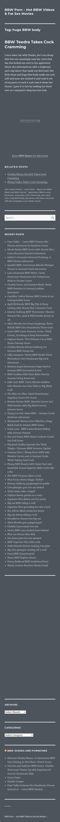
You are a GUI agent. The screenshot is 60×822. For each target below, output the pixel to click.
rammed (49, 198)
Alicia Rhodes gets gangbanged (24, 522)
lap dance (29, 198)
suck (25, 201)
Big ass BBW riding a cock (21, 503)
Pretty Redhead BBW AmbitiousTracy (27, 561)
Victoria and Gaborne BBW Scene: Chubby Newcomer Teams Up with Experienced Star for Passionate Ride (30, 769)
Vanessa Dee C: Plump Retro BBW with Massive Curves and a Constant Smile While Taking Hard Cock (28, 456)
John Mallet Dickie (13, 189)
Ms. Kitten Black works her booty (25, 510)
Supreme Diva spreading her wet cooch (28, 507)
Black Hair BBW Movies (15, 192)
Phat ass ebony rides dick (21, 534)
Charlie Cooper (15, 781)
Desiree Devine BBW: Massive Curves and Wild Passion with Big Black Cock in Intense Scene (30, 405)
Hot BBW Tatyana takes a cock (24, 475)
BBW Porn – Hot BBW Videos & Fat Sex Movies (29, 12)
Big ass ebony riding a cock (22, 514)
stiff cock (8, 201)
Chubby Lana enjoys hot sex (22, 526)
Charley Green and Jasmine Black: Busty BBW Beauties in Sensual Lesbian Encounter (29, 288)
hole (7, 198)
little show (40, 198)
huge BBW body (17, 198)
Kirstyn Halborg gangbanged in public (28, 483)
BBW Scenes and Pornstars (27, 750)
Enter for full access (30, 155)
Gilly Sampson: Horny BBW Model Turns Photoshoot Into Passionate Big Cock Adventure (29, 358)
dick (48, 195)
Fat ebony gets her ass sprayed (24, 538)
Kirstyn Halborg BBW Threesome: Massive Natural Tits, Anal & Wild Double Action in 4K (30, 315)
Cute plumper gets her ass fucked (25, 487)
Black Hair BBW (44, 189)
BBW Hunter (45, 192)
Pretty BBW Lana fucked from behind (27, 530)
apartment (33, 192)
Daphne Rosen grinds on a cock (24, 495)
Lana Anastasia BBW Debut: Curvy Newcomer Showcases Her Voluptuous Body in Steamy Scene (28, 276)
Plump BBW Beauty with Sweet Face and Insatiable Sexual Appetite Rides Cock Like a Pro (30, 468)
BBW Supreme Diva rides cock (23, 542)
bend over (9, 195)
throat (37, 201)
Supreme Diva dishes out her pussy (26, 499)
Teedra (31, 201)
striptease (17, 201)
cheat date (19, 195)
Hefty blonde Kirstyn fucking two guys (28, 546)
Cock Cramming (32, 195)
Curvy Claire (14, 777)
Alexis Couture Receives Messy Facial (27, 565)
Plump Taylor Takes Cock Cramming (27, 182)
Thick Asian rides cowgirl (21, 491)
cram (43, 195)
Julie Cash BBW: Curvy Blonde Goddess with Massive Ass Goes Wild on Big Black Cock (29, 386)
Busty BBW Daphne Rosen (21, 557)
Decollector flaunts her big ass (24, 518)
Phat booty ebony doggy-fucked (25, 479)
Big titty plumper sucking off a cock (27, 549)
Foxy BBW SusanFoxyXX (20, 553)
